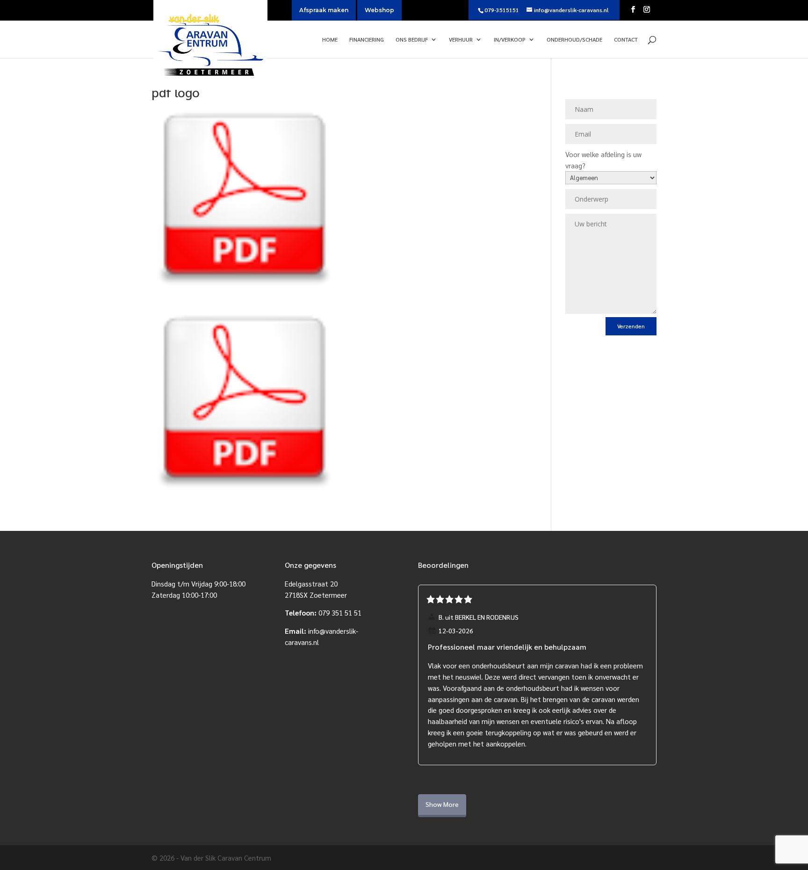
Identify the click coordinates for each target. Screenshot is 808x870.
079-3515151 (501, 10)
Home (330, 39)
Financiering (366, 39)
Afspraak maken (323, 10)
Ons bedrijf (412, 39)
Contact (626, 39)
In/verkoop (510, 39)
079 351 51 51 (339, 612)
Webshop (379, 10)
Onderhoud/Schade (574, 39)
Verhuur (461, 39)
